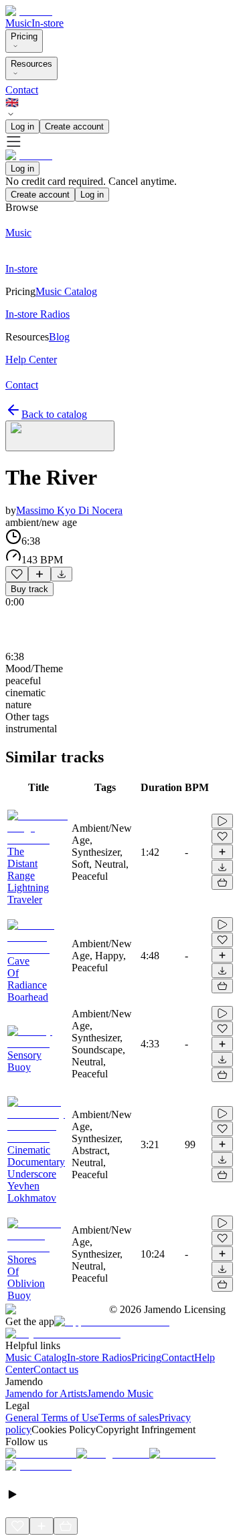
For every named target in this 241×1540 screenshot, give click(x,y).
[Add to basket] (222, 882)
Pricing (24, 36)
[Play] (59, 436)
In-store (47, 23)
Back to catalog (54, 414)
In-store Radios (99, 1357)
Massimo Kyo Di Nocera (69, 510)
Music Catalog (36, 1357)
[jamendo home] (28, 11)
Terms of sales (128, 1417)
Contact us (55, 1369)
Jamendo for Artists (46, 1393)
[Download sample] (61, 574)
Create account (74, 126)
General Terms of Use (51, 1417)
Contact (21, 89)
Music (18, 23)
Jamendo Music (120, 1393)
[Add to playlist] (39, 574)
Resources (31, 64)
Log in (22, 126)
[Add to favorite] (16, 574)
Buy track (29, 589)
